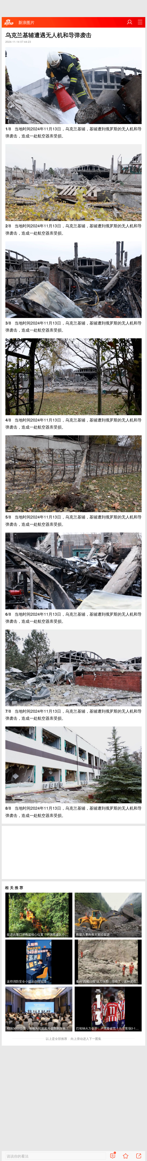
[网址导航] (140, 22)
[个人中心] (129, 22)
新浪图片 (26, 22)
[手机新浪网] (9, 22)
